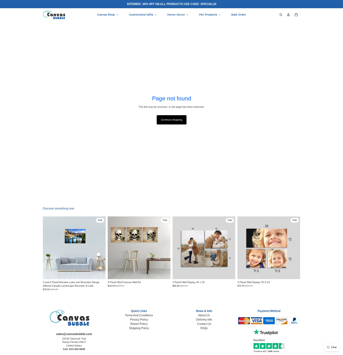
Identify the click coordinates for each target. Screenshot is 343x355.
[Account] (288, 15)
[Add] (230, 274)
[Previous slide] (48, 248)
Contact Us (204, 323)
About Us (204, 315)
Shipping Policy (139, 328)
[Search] (281, 15)
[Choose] (100, 274)
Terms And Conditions (139, 315)
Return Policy (139, 323)
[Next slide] (100, 248)
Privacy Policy (139, 319)
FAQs (204, 328)
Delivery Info (204, 319)
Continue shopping (171, 119)
